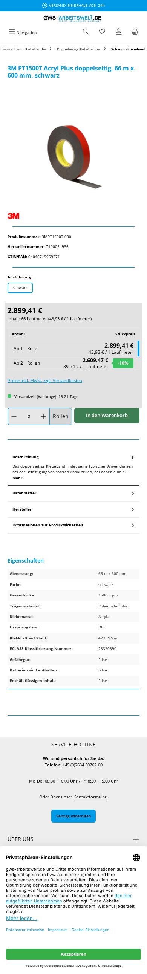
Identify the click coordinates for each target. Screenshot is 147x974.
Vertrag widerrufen (73, 815)
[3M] (73, 216)
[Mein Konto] (118, 32)
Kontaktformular (90, 797)
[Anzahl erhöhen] (43, 416)
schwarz (20, 287)
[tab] (73, 468)
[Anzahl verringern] (14, 416)
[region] (73, 158)
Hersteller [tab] (22, 509)
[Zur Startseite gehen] (73, 18)
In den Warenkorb (107, 415)
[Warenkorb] (135, 32)
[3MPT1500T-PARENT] (73, 158)
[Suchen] (86, 32)
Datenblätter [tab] (24, 492)
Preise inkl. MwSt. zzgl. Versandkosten (45, 380)
